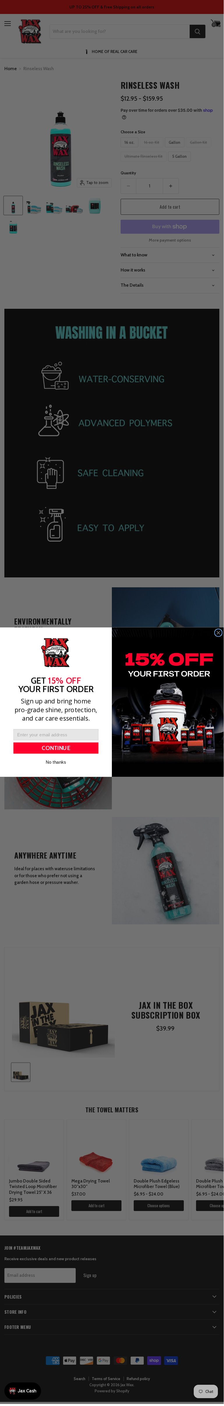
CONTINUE (56, 748)
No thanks (56, 762)
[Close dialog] (218, 632)
